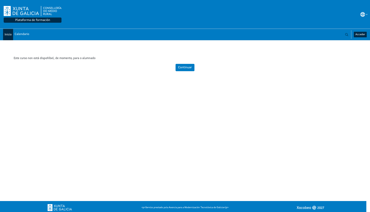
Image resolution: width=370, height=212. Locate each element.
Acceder (360, 34)
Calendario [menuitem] (22, 34)
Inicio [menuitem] (8, 34)
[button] (364, 14)
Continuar (185, 67)
